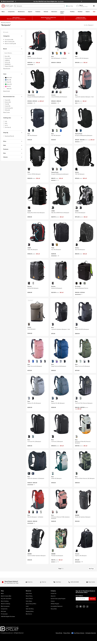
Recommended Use (9, 96)
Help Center (29, 593)
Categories (6, 36)
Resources (28, 591)
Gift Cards (3, 611)
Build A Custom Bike (6, 596)
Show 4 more (6, 91)
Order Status (29, 601)
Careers (53, 601)
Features (5, 149)
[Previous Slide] (16, 1)
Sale (4, 145)
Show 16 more (6, 68)
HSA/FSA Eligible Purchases (8, 616)
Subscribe (92, 599)
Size (4, 153)
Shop (2, 591)
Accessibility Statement (56, 606)
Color (4, 74)
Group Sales (54, 608)
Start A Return (29, 598)
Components (4, 608)
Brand (5, 49)
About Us (53, 596)
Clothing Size (7, 118)
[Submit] (15, 6)
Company (53, 591)
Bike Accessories (5, 606)
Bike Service (29, 614)
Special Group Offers (31, 603)
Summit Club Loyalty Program (58, 598)
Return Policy (29, 596)
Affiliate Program (55, 603)
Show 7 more (6, 112)
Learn (27, 606)
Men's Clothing (4, 601)
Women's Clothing (5, 603)
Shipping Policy (30, 611)
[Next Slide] (81, 1)
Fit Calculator (4, 614)
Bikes (2, 593)
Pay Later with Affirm (6, 598)
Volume (5, 157)
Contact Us (53, 593)
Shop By (5, 132)
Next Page (91, 568)
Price (4, 141)
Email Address (79, 595)
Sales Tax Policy (30, 608)
